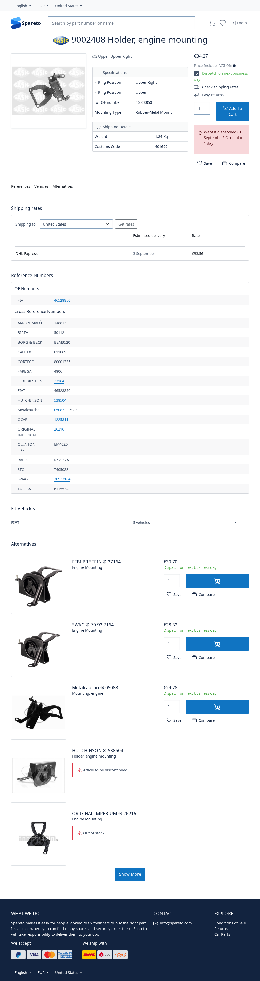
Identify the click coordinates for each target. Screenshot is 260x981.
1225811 (61, 419)
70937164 (62, 478)
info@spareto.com (176, 922)
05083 (59, 409)
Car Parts (222, 934)
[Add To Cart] (217, 581)
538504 (60, 400)
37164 (59, 380)
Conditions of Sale (230, 922)
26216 (59, 429)
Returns (221, 928)
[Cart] (212, 23)
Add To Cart (235, 111)
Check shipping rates (220, 86)
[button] (23, 5)
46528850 (62, 300)
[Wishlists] (223, 23)
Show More (130, 874)
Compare (237, 163)
